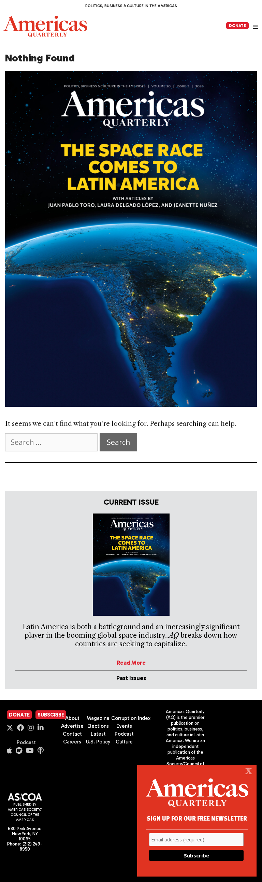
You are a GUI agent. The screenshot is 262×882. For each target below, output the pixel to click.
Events (124, 726)
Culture (124, 742)
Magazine (98, 718)
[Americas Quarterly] (45, 26)
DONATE (237, 26)
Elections (98, 726)
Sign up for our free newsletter (197, 818)
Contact (72, 734)
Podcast (26, 742)
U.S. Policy (98, 742)
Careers (72, 742)
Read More (131, 662)
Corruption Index (130, 718)
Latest (98, 734)
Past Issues (131, 678)
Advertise (72, 726)
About (72, 718)
